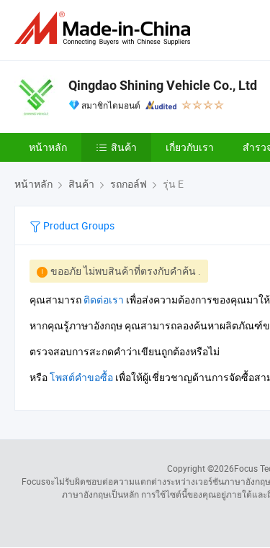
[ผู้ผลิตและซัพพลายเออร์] (105, 28)
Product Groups (77, 225)
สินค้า (124, 147)
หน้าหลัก (48, 147)
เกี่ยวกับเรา (190, 147)
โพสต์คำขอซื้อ (81, 377)
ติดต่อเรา (104, 299)
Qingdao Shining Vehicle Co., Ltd (162, 85)
